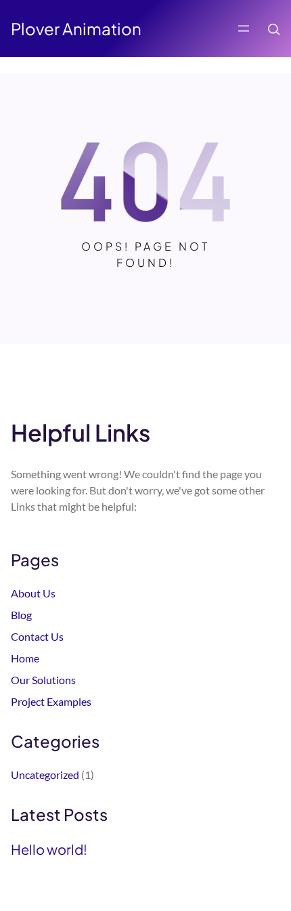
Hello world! (49, 849)
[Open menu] (244, 28)
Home (25, 658)
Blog (21, 614)
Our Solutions (43, 679)
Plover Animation (76, 28)
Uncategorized (45, 774)
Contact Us (37, 636)
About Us (33, 593)
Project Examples (51, 701)
